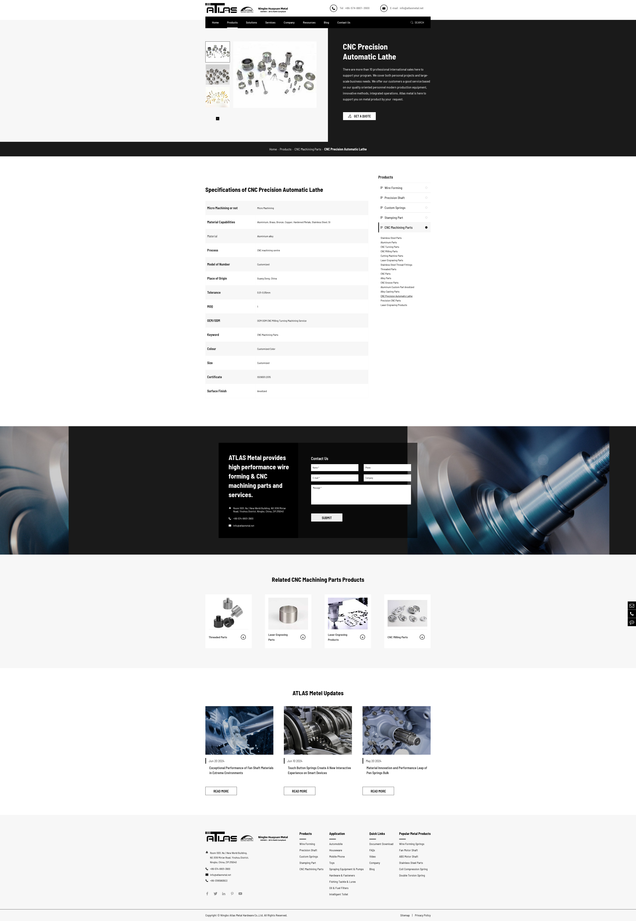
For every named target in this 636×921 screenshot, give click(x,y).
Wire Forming (393, 188)
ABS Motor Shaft (408, 856)
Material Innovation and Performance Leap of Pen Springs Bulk (397, 770)
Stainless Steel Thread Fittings (396, 264)
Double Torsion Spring (412, 875)
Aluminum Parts (389, 242)
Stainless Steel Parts (391, 237)
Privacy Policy (423, 915)
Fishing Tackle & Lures (342, 881)
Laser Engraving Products (394, 304)
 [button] (217, 118)
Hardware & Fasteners (342, 875)
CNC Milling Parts (389, 251)
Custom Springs (395, 208)
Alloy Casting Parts (390, 291)
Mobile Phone (337, 856)
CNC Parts (386, 273)
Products (232, 22)
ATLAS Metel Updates (318, 692)
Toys (332, 863)
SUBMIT (327, 518)
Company (289, 22)
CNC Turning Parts (390, 246)
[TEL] (632, 614)
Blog (326, 22)
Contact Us (343, 22)
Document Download (381, 844)
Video (372, 856)
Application (337, 834)
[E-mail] (632, 605)
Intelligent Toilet (338, 894)
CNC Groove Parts (389, 282)
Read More (221, 791)
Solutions (251, 22)
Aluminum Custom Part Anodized (397, 287)
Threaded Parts (388, 269)
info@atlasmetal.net (243, 525)
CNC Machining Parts (307, 149)
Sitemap (405, 915)
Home (215, 22)
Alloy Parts (386, 278)
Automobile (336, 844)
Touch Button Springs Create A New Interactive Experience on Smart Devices (319, 770)
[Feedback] (632, 622)
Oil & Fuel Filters (338, 888)
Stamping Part (394, 217)
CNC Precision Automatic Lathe (345, 149)
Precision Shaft (395, 198)
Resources (309, 22)
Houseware (335, 850)
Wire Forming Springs (411, 844)
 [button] (217, 41)
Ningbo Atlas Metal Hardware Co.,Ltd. (241, 915)
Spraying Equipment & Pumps (346, 869)
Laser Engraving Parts (392, 260)
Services (270, 22)
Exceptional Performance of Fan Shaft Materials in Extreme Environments (241, 770)
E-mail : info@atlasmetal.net (406, 8)
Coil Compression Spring (413, 869)
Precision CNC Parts (391, 300)
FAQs (372, 850)
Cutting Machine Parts (392, 255)
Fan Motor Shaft (408, 850)
